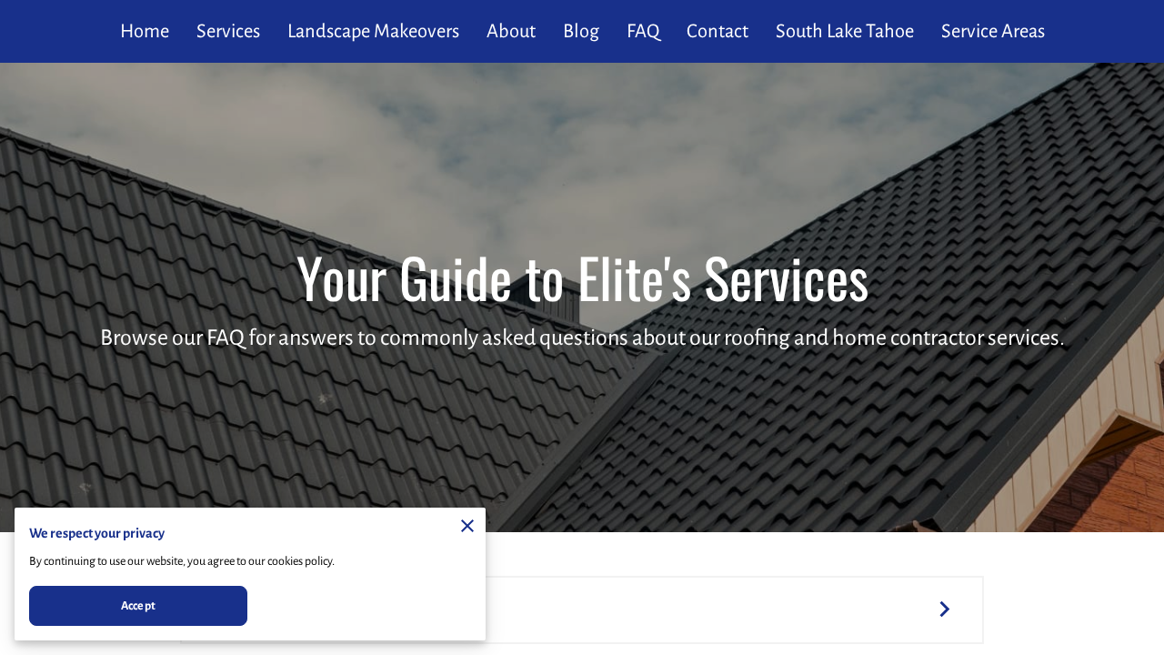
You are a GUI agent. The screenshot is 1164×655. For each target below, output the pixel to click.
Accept (138, 606)
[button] (582, 610)
